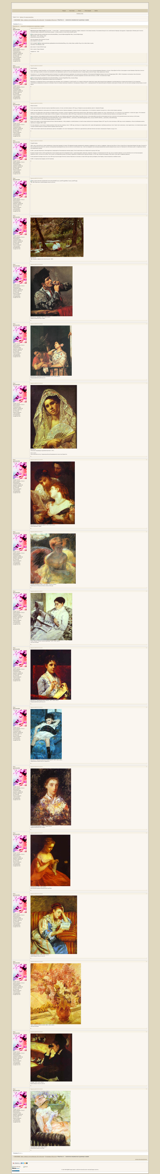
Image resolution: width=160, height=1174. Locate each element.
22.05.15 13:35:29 (38, 1089)
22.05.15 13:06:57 (38, 591)
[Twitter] (23, 1163)
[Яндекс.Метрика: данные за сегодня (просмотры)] (16, 1166)
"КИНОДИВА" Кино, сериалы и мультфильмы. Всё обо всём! (29, 20)
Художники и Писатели (51, 20)
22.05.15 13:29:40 (38, 893)
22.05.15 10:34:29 (38, 264)
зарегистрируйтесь (29, 17)
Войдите (21, 17)
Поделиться (32, 28)
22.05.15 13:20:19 (38, 766)
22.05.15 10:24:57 (38, 28)
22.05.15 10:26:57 (38, 65)
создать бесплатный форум (141, 1159)
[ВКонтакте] (21, 1163)
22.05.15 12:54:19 (38, 383)
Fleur (14, 28)
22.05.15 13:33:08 (38, 961)
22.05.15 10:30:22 (38, 178)
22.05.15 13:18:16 (38, 707)
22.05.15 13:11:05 (38, 647)
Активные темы (80, 13)
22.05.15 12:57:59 (38, 459)
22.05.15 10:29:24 (38, 140)
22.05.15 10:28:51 (38, 103)
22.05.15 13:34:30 (38, 1031)
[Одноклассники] (25, 1163)
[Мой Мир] (27, 1163)
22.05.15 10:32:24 (38, 215)
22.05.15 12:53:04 (38, 323)
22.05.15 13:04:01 (38, 531)
